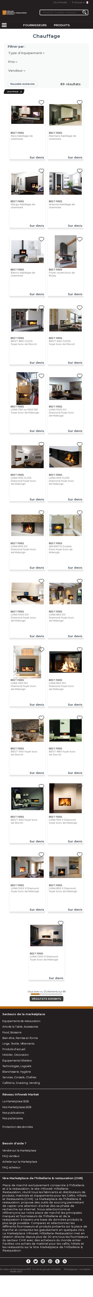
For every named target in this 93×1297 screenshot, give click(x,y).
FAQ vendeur (11, 1156)
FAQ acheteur (11, 1167)
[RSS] (64, 1261)
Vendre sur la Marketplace (19, 1150)
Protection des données (17, 1126)
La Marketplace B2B (15, 1101)
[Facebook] (28, 1261)
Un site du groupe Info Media (46, 1269)
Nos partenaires (12, 1118)
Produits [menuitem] (62, 25)
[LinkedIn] (42, 1261)
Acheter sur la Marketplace (19, 1161)
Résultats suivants (46, 998)
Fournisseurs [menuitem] (35, 25)
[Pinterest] (50, 1261)
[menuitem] (4, 25)
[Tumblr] (57, 1261)
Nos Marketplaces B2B (16, 1107)
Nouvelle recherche (22, 83)
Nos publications (13, 1112)
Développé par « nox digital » (77, 1269)
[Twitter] (35, 1261)
